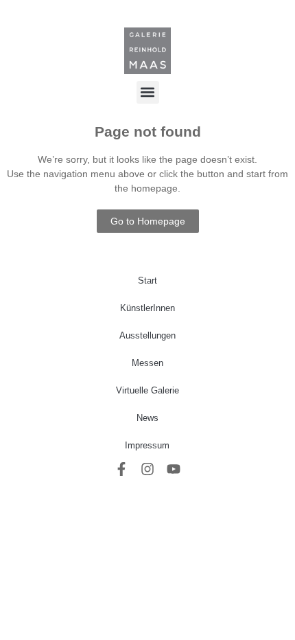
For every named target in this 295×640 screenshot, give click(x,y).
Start (147, 280)
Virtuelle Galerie (147, 390)
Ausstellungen (147, 335)
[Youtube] (173, 469)
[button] (148, 92)
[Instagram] (147, 469)
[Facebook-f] (121, 469)
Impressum (147, 445)
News (147, 418)
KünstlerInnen (147, 308)
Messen (147, 363)
